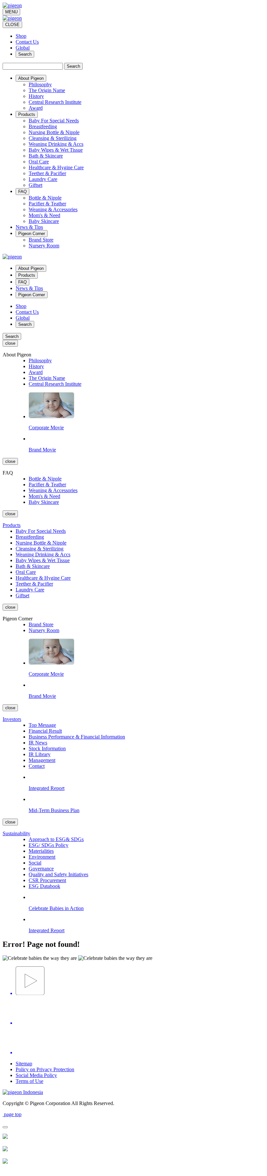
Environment (42, 857)
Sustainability (16, 833)
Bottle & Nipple (45, 198)
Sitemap (24, 1063)
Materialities (41, 851)
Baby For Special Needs (54, 120)
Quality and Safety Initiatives (58, 874)
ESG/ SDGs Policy (48, 845)
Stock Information (47, 748)
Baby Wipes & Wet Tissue (56, 150)
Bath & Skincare (46, 156)
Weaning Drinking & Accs (56, 144)
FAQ (22, 282)
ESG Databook (44, 886)
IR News (38, 742)
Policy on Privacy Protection (45, 1069)
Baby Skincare (44, 221)
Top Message (42, 725)
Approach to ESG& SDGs (56, 839)
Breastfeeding (43, 126)
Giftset (35, 185)
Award (36, 108)
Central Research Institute (55, 102)
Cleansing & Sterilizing (53, 138)
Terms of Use (29, 1081)
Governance (41, 868)
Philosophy (40, 84)
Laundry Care (43, 179)
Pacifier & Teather (47, 203)
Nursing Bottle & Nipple (54, 132)
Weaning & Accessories (53, 209)
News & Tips (29, 288)
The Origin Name (47, 90)
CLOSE (12, 24)
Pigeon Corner (31, 294)
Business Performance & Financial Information (77, 737)
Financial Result (45, 731)
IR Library (39, 754)
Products (26, 275)
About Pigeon (31, 268)
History (36, 96)
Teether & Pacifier (47, 173)
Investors (12, 719)
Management (42, 760)
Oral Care (39, 161)
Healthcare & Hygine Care (56, 167)
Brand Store (41, 239)
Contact (37, 766)
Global (23, 47)
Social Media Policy (36, 1075)
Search (25, 54)
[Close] (5, 1127)
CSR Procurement (47, 880)
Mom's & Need (44, 215)
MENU (11, 11)
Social (35, 862)
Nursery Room (44, 245)
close (10, 343)
